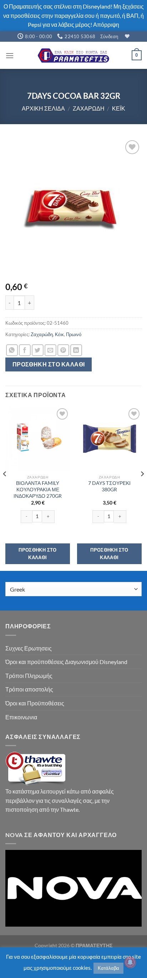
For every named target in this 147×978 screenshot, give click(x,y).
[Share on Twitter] (38, 350)
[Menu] (9, 55)
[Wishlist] (126, 36)
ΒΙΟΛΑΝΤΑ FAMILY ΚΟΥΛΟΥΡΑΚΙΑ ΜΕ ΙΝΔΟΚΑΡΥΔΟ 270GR (38, 489)
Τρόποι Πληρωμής (28, 675)
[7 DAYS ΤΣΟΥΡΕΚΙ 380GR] (109, 438)
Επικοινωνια (21, 717)
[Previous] (5, 488)
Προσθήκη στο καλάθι (48, 364)
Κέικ (118, 108)
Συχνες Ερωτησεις (28, 648)
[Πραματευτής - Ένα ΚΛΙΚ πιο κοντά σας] (73, 55)
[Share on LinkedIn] (76, 350)
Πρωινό (73, 334)
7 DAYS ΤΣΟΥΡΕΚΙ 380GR (109, 486)
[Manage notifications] (130, 962)
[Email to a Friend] (50, 350)
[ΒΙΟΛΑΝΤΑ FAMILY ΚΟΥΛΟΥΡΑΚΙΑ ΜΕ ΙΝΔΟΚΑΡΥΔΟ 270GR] (37, 438)
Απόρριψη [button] (106, 24)
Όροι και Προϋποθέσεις (34, 703)
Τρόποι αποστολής (29, 689)
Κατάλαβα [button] (108, 968)
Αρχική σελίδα (43, 108)
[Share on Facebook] (25, 350)
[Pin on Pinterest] (63, 350)
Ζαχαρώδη (89, 108)
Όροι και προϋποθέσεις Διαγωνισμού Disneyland (66, 661)
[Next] (142, 488)
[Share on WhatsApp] (12, 350)
